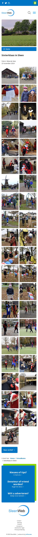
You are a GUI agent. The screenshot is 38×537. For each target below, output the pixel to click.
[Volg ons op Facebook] (3, 3)
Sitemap (19, 522)
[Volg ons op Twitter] (6, 3)
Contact (19, 521)
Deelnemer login (19, 528)
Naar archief (8, 450)
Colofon (19, 524)
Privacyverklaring (19, 529)
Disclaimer (20, 526)
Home (7, 49)
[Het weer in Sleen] (9, 3)
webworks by (25, 534)
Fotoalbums (21, 458)
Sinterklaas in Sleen (10, 461)
